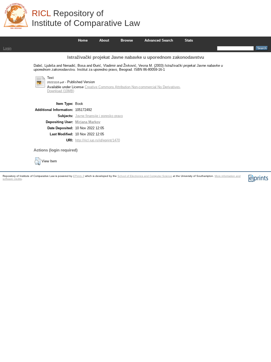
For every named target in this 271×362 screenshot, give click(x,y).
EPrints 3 (78, 176)
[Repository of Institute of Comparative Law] (16, 16)
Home (83, 40)
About (104, 40)
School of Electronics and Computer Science (145, 176)
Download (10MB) (60, 91)
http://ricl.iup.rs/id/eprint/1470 (97, 140)
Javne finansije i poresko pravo (99, 116)
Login (7, 48)
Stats (189, 40)
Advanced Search (158, 40)
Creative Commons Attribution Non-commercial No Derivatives (132, 87)
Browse (127, 40)
